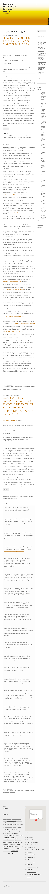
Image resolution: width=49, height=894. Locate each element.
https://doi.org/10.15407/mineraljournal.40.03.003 (22, 212)
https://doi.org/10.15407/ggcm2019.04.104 (12, 281)
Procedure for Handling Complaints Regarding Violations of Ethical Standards (43, 123)
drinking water (7, 824)
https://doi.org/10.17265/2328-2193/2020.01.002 (24, 323)
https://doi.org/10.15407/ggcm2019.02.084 (15, 289)
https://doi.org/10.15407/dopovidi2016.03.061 (14, 551)
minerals (22, 790)
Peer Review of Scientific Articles (43, 116)
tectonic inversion (14, 848)
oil (8, 844)
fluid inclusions (8, 388)
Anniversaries (30, 837)
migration (18, 842)
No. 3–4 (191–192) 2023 (43, 171)
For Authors (38, 18)
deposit (15, 822)
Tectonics (29, 877)
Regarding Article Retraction (43, 131)
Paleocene (18, 844)
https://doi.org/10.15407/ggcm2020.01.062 (12, 194)
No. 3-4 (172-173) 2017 (43, 218)
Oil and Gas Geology (31, 867)
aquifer (5, 819)
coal (18, 821)
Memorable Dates (31, 862)
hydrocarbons (11, 837)
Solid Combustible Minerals (33, 874)
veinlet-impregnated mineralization (14, 389)
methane (18, 790)
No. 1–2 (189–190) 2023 (43, 176)
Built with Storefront (7, 886)
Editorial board (30, 18)
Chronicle (29, 839)
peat (5, 846)
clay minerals (11, 821)
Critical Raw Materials (32, 842)
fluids (14, 829)
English (4, 806)
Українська (5, 808)
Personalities (30, 869)
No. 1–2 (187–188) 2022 (43, 180)
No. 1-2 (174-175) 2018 (43, 214)
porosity (10, 846)
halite (18, 833)
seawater (21, 846)
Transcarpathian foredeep (7, 851)
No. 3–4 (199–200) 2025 (43, 152)
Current (23, 18)
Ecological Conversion (32, 844)
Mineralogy (29, 864)
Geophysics (29, 852)
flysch (17, 829)
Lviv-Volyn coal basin (10, 840)
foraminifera (6, 831)
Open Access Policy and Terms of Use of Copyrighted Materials (43, 110)
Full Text (6, 128)
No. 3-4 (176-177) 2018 (43, 211)
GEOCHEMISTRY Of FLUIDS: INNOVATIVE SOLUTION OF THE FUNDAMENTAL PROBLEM (19, 41)
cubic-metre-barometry (9, 386)
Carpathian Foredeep (16, 819)
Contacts (5, 23)
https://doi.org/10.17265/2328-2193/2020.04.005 (13, 316)
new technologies (21, 388)
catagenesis (5, 821)
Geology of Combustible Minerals (34, 849)
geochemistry (14, 388)
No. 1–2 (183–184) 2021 (15, 51)
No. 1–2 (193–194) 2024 (43, 166)
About (9, 18)
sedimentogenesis (7, 848)
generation (12, 831)
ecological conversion (15, 824)
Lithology (29, 859)
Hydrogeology (30, 857)
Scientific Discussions (31, 872)
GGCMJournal (14, 35)
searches (4, 389)
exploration (7, 790)
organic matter (12, 844)
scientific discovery (29, 388)
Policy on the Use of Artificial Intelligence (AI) (43, 102)
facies (15, 827)
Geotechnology (30, 854)
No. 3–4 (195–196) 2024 (43, 162)
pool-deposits (12, 792)
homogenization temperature (9, 835)
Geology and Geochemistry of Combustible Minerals (10, 8)
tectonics (19, 848)
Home (4, 18)
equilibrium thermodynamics (8, 827)
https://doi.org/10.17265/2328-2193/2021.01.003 (14, 331)
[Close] (40, 811)
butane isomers (9, 819)
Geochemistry (9, 385)
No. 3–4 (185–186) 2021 (43, 185)
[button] (36, 820)
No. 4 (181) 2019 (13, 420)
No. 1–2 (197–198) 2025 (43, 157)
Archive (15, 18)
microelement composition (8, 842)
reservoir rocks (15, 846)
